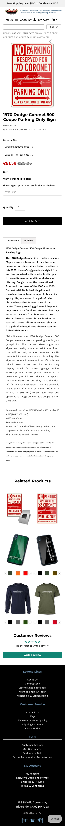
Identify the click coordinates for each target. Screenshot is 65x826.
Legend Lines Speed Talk (32, 687)
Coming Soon (32, 683)
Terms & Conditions (32, 785)
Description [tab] (12, 240)
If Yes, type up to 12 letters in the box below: (29, 185)
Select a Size (10, 140)
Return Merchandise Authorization (32, 757)
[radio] (19, 147)
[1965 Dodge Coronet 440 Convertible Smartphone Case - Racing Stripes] (18, 566)
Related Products (32, 481)
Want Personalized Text (17, 178)
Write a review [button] (32, 654)
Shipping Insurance (32, 724)
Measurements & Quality (32, 720)
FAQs (32, 716)
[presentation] (30, 573)
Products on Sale (32, 753)
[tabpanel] (32, 354)
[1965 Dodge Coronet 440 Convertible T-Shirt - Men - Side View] (47, 615)
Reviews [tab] (28, 240)
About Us (32, 679)
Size (5, 172)
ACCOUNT (26, 20)
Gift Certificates (32, 749)
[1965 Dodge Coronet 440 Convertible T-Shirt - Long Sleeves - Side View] (18, 615)
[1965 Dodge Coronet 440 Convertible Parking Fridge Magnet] (18, 525)
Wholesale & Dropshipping (32, 695)
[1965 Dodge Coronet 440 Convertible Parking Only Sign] (47, 525)
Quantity (8, 207)
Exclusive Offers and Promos (32, 777)
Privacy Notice (32, 728)
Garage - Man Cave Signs (27, 33)
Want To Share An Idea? (32, 691)
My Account (32, 773)
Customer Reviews (32, 745)
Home (6, 33)
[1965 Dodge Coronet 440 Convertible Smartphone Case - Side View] (47, 566)
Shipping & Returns (32, 781)
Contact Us (32, 712)
